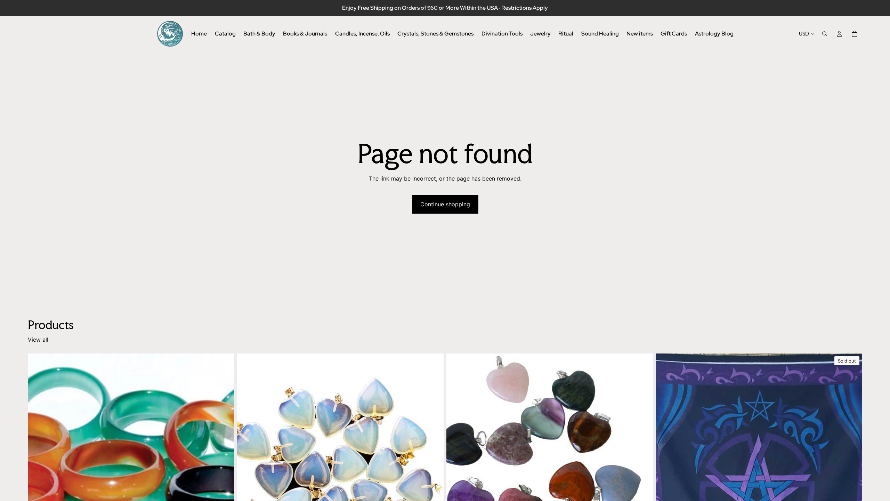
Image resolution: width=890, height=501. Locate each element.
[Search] (824, 33)
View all (38, 339)
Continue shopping (445, 204)
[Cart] (854, 33)
